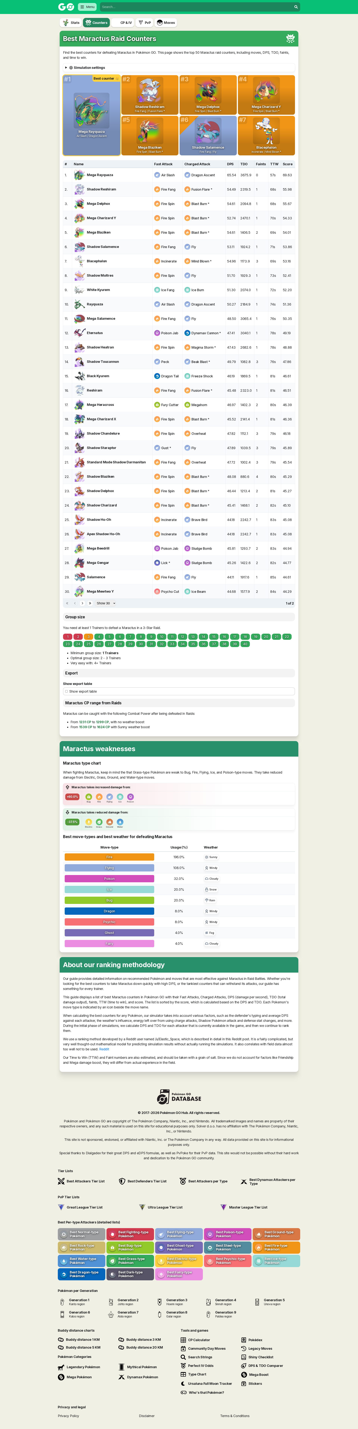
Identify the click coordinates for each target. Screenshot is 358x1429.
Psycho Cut (170, 592)
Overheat (198, 434)
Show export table (77, 684)
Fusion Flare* (201, 189)
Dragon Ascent (203, 175)
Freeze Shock (202, 376)
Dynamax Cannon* (206, 333)
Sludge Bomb (201, 548)
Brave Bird (199, 520)
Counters (99, 23)
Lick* (165, 563)
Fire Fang (168, 189)
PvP (148, 23)
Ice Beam (198, 592)
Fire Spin (168, 204)
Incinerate (169, 261)
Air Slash (168, 175)
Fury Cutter (170, 405)
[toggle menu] (296, 7)
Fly (193, 247)
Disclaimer (146, 1416)
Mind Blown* (201, 261)
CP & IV (126, 23)
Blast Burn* (200, 204)
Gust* (166, 448)
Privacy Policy (68, 1416)
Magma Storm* (203, 347)
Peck (165, 362)
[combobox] (196, 6)
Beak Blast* (200, 362)
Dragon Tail (170, 376)
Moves (169, 23)
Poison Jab (169, 333)
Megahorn (199, 405)
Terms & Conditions (234, 1416)
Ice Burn (197, 290)
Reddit (104, 1049)
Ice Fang (167, 290)
